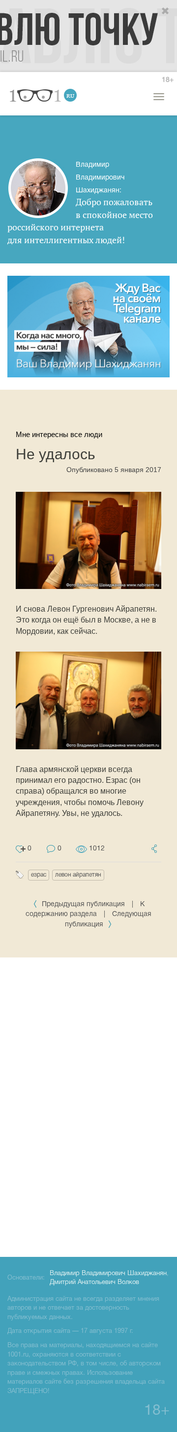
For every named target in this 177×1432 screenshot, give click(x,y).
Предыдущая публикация (83, 904)
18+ (168, 80)
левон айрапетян (78, 875)
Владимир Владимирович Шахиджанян (108, 1274)
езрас (38, 875)
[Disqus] (88, 1105)
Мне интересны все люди (59, 434)
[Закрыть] (165, 11)
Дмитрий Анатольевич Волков (94, 1282)
